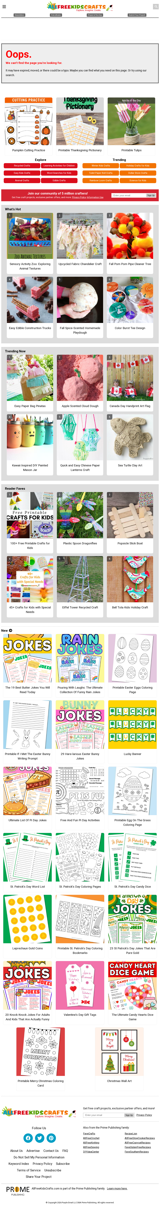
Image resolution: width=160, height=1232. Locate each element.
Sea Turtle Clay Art (130, 465)
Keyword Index (18, 1164)
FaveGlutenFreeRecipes (138, 1147)
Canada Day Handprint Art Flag (130, 406)
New (4, 630)
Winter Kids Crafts (101, 165)
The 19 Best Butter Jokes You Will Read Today (27, 690)
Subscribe (63, 1164)
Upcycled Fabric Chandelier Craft (80, 264)
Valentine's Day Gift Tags (80, 1015)
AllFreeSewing (91, 1147)
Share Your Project (39, 1177)
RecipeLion (131, 1133)
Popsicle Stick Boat (130, 543)
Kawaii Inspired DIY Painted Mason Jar (30, 468)
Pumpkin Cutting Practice (28, 150)
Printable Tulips (131, 150)
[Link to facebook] (28, 1138)
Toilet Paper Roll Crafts (100, 173)
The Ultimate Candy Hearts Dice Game (132, 1017)
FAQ (65, 1151)
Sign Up (151, 195)
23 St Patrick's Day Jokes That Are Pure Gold (132, 951)
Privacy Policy (79, 197)
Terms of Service (29, 1170)
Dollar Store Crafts (137, 173)
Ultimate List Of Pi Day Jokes (28, 820)
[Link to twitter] (39, 1138)
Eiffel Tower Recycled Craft (80, 607)
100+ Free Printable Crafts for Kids (30, 546)
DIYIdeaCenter (91, 1151)
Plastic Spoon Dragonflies (80, 543)
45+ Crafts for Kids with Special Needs (30, 610)
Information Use (95, 197)
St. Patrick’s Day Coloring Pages (80, 886)
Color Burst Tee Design (130, 328)
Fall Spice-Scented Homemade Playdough (80, 330)
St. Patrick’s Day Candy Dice (132, 886)
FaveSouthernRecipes (137, 1151)
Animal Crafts (22, 180)
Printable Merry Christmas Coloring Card (41, 1083)
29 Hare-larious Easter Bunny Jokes (80, 756)
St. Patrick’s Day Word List (27, 886)
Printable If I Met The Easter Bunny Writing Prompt (27, 756)
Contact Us (51, 1151)
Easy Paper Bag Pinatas (30, 406)
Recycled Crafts (22, 165)
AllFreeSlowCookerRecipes (140, 1138)
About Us (16, 1151)
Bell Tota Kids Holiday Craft (130, 607)
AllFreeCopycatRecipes (137, 1142)
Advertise (33, 1151)
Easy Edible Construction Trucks (30, 328)
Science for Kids (138, 180)
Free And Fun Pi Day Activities (80, 820)
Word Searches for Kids (59, 173)
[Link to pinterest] (51, 1138)
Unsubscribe (52, 1170)
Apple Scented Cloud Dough (80, 406)
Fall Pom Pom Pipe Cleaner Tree (130, 264)
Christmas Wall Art (119, 1081)
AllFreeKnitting (91, 1142)
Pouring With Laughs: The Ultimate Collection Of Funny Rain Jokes (80, 690)
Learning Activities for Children (59, 165)
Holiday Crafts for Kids (137, 165)
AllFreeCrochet (91, 1138)
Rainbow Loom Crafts (101, 180)
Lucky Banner (132, 754)
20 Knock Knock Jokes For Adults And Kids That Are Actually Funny (27, 1017)
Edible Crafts (59, 180)
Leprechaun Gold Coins (27, 948)
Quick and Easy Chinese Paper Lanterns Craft (80, 468)
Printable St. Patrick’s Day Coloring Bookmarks (80, 951)
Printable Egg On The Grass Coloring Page (132, 822)
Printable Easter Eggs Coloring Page (132, 690)
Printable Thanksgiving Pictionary (80, 150)
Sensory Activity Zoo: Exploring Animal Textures (30, 266)
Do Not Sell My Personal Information (39, 1157)
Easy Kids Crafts (22, 173)
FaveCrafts (89, 1133)
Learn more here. (117, 1188)
